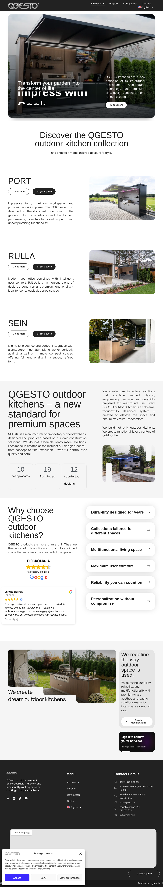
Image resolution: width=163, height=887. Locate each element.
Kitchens (96, 3)
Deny (43, 877)
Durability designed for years (117, 512)
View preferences (70, 877)
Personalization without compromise (112, 601)
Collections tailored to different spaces (111, 530)
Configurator (130, 3)
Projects (113, 3)
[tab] (120, 512)
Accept (17, 877)
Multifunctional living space (116, 549)
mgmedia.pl (156, 883)
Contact (146, 3)
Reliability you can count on (116, 582)
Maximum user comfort (112, 566)
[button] (80, 853)
